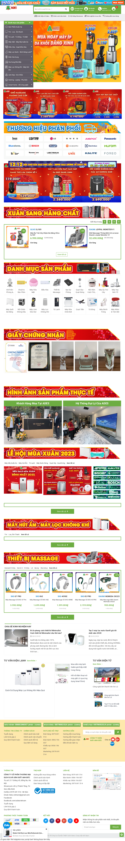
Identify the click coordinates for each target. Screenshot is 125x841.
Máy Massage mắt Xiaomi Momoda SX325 (109, 600)
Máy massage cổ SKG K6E (39, 600)
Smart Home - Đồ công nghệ (18, 85)
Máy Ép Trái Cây (103, 291)
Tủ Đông (92, 309)
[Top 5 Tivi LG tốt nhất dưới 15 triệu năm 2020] (98, 704)
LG (32, 568)
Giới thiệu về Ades (43, 16)
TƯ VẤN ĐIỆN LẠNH (15, 660)
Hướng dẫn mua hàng (112, 16)
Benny (37, 568)
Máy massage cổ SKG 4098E (62, 600)
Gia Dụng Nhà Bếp (14, 62)
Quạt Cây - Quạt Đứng (80, 291)
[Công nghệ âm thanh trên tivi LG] (98, 695)
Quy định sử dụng (30, 743)
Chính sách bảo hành (60, 16)
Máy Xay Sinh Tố (115, 291)
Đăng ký (116, 827)
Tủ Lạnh (56, 309)
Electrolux (44, 568)
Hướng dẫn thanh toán (72, 737)
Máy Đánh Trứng (103, 310)
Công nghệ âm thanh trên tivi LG (111, 696)
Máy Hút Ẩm (23, 463)
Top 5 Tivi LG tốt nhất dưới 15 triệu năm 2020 (111, 705)
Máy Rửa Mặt (33, 291)
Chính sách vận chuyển (33, 737)
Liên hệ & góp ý (10, 737)
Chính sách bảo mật (31, 734)
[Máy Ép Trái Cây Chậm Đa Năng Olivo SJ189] (17, 237)
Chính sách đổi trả (31, 740)
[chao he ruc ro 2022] (62, 164)
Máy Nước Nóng (42, 463)
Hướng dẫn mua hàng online (45, 775)
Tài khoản (92, 8)
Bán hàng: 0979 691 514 (72, 775)
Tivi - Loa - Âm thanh (15, 32)
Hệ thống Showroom (76, 16)
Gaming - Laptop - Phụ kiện (17, 80)
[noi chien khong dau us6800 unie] (101, 183)
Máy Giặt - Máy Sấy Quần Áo (18, 42)
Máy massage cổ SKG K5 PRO (85, 600)
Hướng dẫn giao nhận (71, 740)
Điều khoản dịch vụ (70, 743)
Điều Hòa (44, 290)
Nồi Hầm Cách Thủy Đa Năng (92, 291)
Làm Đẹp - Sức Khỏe (15, 75)
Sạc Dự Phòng (68, 291)
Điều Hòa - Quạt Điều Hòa (17, 47)
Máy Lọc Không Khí (45, 310)
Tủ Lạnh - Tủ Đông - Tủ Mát (18, 37)
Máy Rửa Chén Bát (68, 310)
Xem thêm (31, 661)
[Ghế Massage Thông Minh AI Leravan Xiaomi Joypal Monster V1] (76, 237)
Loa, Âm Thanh (14, 534)
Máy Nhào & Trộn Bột (115, 310)
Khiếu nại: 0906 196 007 (72, 780)
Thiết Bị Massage (56, 291)
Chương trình (79, 8)
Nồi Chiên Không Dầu (21, 310)
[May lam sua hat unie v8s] (62, 183)
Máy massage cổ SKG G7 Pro (15, 600)
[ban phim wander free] (23, 183)
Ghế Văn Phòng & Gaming (9, 291)
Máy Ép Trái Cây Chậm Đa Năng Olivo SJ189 (45, 234)
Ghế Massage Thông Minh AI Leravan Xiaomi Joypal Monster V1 (104, 234)
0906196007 (21, 724)
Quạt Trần (80, 309)
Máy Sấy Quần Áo (11, 463)
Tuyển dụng (8, 734)
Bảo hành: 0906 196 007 (72, 778)
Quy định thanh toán (12, 740)
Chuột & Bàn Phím (21, 291)
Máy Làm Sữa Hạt (33, 310)
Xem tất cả (61, 254)
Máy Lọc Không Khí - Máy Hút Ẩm (18, 68)
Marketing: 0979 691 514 (73, 783)
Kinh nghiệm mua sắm (93, 16)
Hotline (104, 8)
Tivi (6, 534)
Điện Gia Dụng (13, 57)
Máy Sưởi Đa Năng (9, 310)
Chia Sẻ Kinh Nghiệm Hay (18, 626)
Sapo (87, 835)
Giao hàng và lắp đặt (42, 783)
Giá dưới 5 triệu (10, 568)
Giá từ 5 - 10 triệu (23, 568)
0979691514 (61, 724)
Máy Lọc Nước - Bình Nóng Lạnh (19, 52)
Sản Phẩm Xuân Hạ (15, 27)
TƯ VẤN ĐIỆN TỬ (102, 660)
